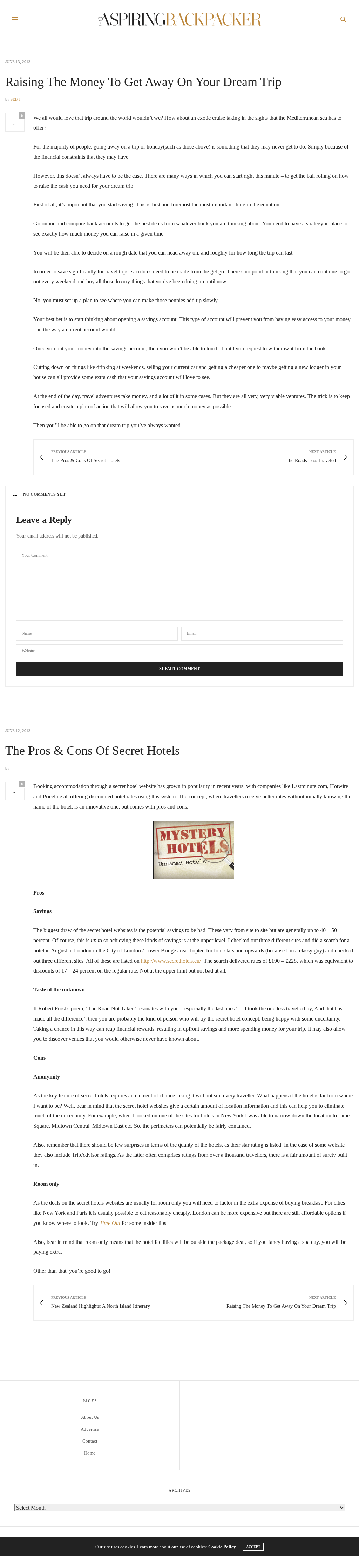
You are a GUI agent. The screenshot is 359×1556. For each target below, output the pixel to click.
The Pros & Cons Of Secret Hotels (92, 751)
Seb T (16, 99)
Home (89, 1453)
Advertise (90, 1429)
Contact (89, 1441)
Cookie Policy (222, 1546)
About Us (90, 1417)
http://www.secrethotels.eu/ (171, 961)
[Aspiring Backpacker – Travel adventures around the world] (180, 19)
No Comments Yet (44, 494)
